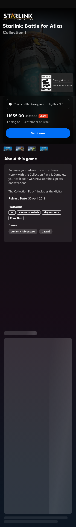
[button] (8, 149)
